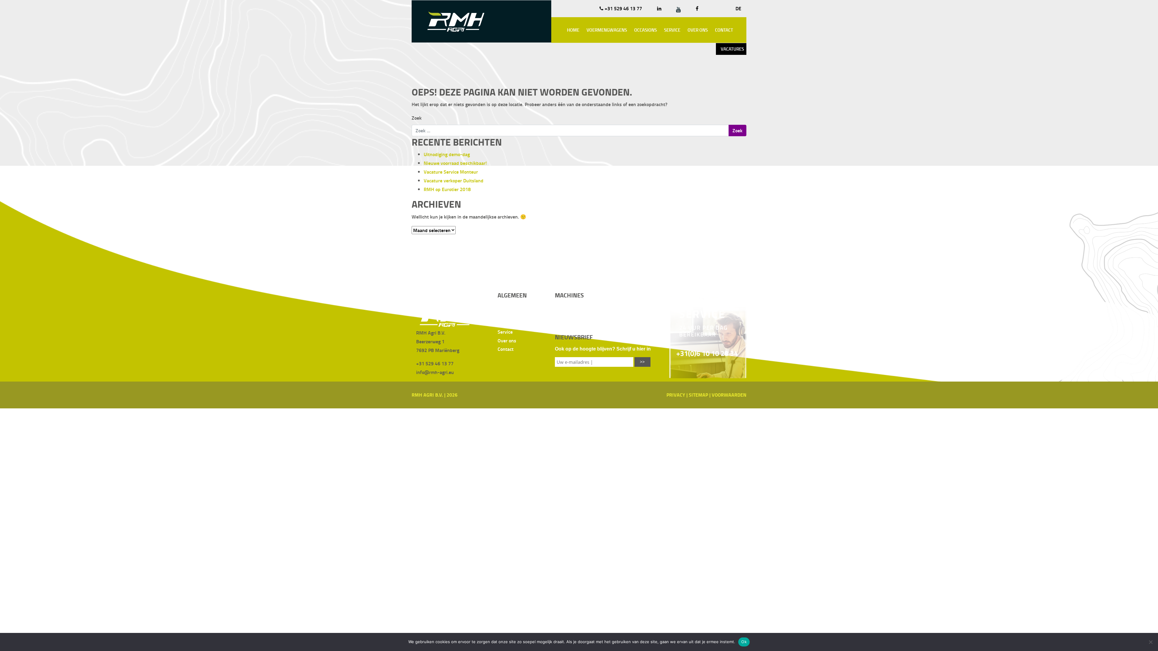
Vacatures (732, 49)
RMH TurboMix (623, 314)
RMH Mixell (567, 322)
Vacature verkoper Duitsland (453, 180)
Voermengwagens (607, 30)
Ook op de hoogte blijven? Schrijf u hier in (603, 348)
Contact (724, 30)
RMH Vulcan (621, 322)
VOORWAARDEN (729, 394)
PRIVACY (675, 394)
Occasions (645, 30)
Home (573, 30)
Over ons (698, 30)
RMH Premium (570, 314)
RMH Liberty (568, 305)
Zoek (417, 117)
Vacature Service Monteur (451, 171)
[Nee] (1150, 642)
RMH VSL (618, 305)
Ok (744, 641)
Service (672, 30)
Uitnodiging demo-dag (447, 154)
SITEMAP (698, 394)
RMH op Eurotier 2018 (447, 189)
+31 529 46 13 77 (622, 8)
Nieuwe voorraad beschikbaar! (455, 162)
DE (738, 8)
